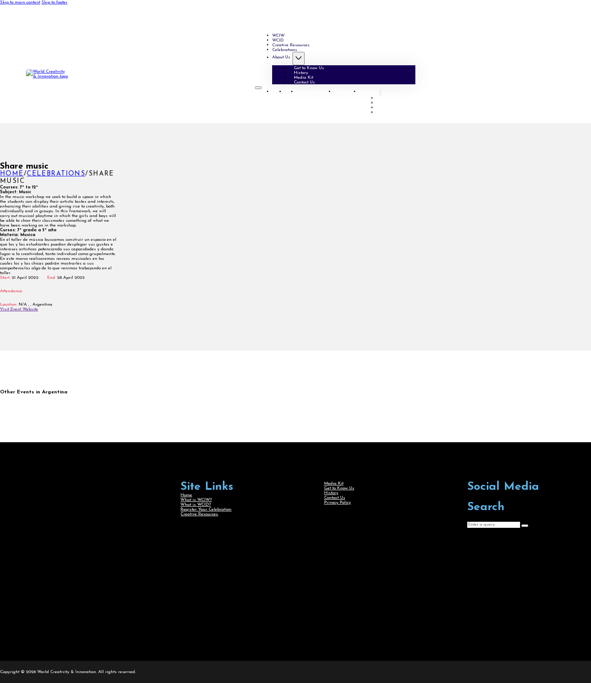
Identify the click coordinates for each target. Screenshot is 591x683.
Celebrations (284, 49)
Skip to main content (20, 2)
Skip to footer (54, 2)
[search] (524, 525)
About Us (281, 57)
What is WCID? (195, 504)
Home (12, 174)
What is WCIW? (196, 500)
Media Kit (390, 107)
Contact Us (304, 82)
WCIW (278, 91)
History (388, 102)
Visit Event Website (19, 309)
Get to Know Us (309, 67)
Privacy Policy (337, 502)
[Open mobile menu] (258, 87)
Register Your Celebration (205, 509)
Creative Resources (315, 91)
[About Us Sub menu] (298, 58)
